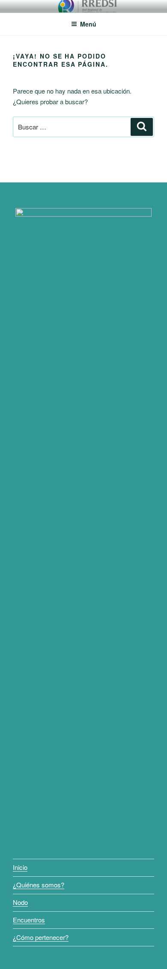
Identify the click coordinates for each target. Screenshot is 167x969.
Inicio (20, 867)
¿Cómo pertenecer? (41, 937)
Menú (88, 24)
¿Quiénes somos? (38, 884)
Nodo (20, 902)
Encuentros (29, 919)
